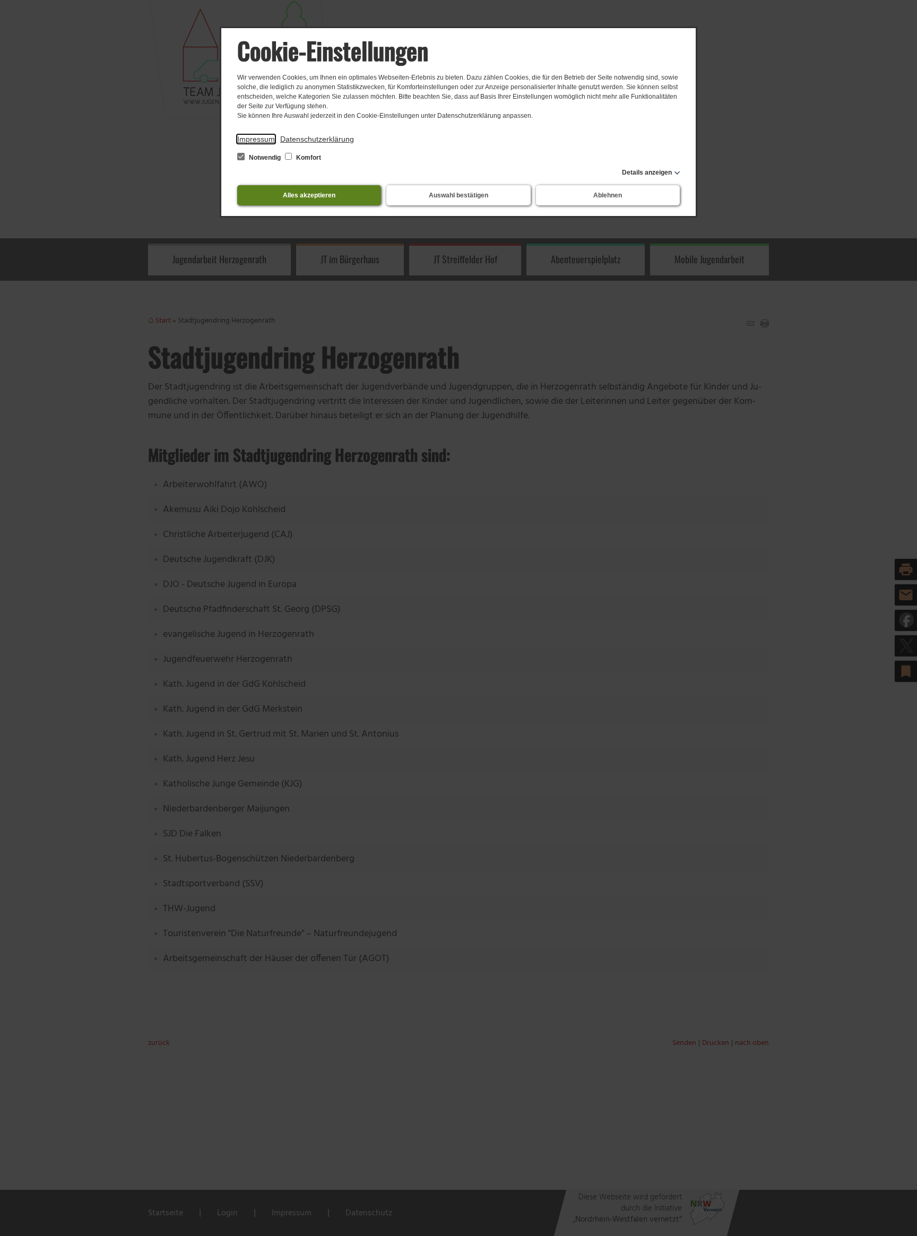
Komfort (308, 157)
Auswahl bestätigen (458, 195)
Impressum (256, 139)
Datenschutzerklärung (317, 139)
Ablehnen (607, 195)
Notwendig (264, 157)
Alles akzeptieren (309, 195)
